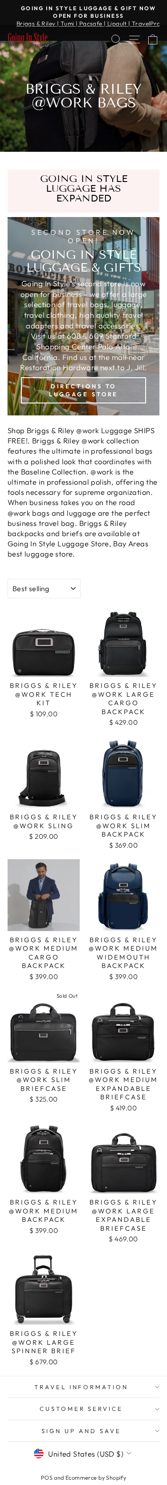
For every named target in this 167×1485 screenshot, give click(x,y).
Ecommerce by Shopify (95, 1477)
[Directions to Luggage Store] (83, 316)
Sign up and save (81, 1430)
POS (47, 1477)
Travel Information (81, 1386)
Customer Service (81, 1408)
